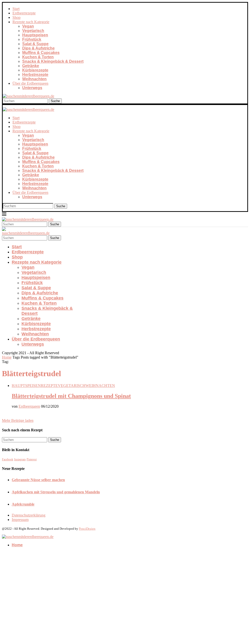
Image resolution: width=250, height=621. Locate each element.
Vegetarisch (33, 31)
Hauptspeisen (35, 35)
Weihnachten (34, 79)
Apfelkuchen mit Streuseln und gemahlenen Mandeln (56, 492)
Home (6, 357)
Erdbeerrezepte (24, 13)
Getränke (30, 66)
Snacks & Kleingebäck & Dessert (52, 61)
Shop (16, 17)
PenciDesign (87, 528)
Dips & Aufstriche (38, 48)
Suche (55, 101)
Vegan (28, 26)
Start (16, 9)
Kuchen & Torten (38, 57)
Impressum (20, 520)
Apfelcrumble (23, 504)
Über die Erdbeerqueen (30, 83)
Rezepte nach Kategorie (30, 22)
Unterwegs (32, 88)
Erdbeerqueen (29, 406)
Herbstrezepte (35, 74)
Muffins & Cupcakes (41, 53)
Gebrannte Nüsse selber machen (38, 480)
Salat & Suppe (35, 44)
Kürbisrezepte (35, 70)
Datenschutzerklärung (28, 515)
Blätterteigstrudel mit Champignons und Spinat (71, 396)
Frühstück (31, 39)
